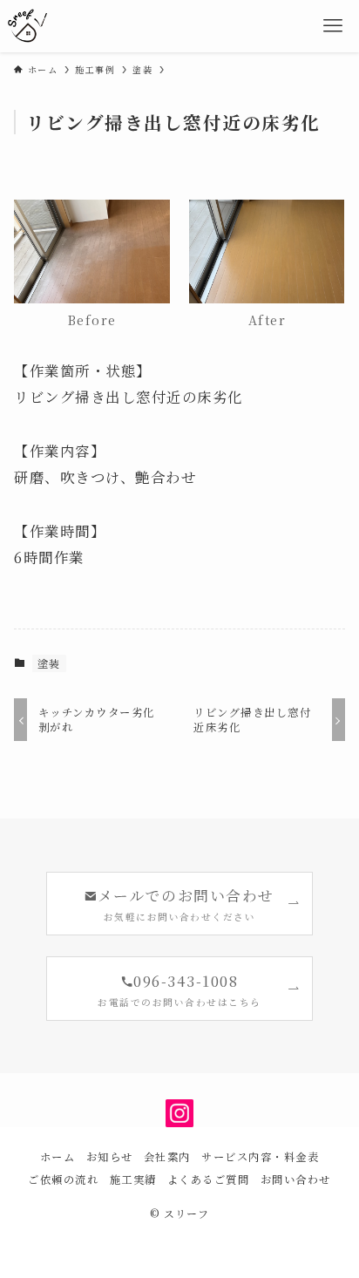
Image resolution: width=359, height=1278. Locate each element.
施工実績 (133, 1179)
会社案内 (167, 1157)
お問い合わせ (296, 1179)
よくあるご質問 (208, 1179)
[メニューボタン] (333, 26)
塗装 (49, 663)
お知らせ (109, 1157)
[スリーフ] (27, 26)
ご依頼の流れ (63, 1179)
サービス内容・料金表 (260, 1157)
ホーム (57, 1157)
